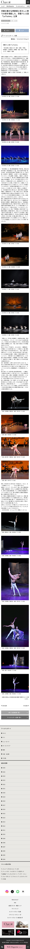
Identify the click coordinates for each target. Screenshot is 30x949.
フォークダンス (6, 876)
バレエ (4, 869)
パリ (4, 737)
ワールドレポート (20, 6)
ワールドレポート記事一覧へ (14, 717)
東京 (4, 750)
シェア (22, 30)
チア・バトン (23, 874)
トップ (2, 6)
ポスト (8, 30)
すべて (4, 733)
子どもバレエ (11, 869)
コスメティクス (23, 876)
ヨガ (18, 869)
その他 (4, 758)
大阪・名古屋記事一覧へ (14, 712)
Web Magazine (10, 6)
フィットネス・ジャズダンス (9, 871)
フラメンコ (15, 876)
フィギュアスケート (13, 874)
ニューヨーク (6, 741)
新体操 (4, 874)
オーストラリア (6, 745)
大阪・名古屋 (6, 754)
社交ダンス (21, 871)
